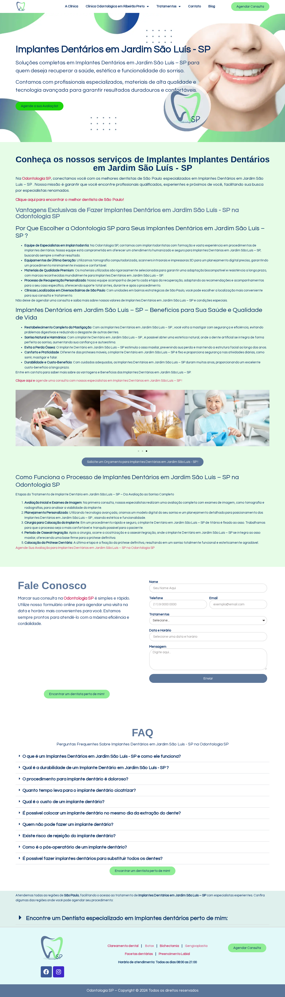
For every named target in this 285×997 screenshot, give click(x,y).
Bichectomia (169, 946)
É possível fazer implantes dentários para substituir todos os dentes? (92, 858)
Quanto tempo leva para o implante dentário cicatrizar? (79, 790)
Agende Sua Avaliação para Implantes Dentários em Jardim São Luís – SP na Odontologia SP (85, 547)
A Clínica (71, 6)
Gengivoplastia (196, 946)
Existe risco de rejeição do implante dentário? (69, 836)
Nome (153, 582)
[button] (39, 106)
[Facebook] (46, 971)
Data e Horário (160, 630)
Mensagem (157, 646)
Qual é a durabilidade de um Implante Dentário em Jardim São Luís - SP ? (95, 767)
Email (213, 598)
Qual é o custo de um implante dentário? (63, 802)
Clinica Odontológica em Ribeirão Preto (115, 6)
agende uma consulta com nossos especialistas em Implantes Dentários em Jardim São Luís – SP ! (99, 380)
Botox (149, 946)
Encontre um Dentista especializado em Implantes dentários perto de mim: (127, 918)
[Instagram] (58, 971)
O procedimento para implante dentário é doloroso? (75, 779)
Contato (194, 6)
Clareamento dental (123, 946)
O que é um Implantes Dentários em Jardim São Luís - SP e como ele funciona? (101, 756)
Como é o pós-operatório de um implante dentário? (74, 847)
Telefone (156, 598)
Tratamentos (166, 6)
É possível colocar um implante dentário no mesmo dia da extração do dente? (101, 813)
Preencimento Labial (173, 954)
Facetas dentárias (140, 954)
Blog (211, 6)
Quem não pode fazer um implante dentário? (67, 824)
